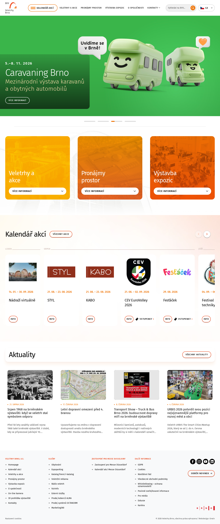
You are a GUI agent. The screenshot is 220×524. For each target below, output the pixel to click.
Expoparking (57, 469)
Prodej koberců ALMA (61, 498)
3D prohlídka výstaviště (19, 498)
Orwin (212, 518)
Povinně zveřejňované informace (153, 491)
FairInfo (55, 489)
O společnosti (136, 8)
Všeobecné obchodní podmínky (153, 479)
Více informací (17, 100)
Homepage (13, 465)
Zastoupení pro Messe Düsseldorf (111, 465)
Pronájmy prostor (91, 8)
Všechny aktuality (197, 354)
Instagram (199, 461)
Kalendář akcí (14, 469)
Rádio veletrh (57, 484)
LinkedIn (212, 461)
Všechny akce (61, 234)
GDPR (140, 465)
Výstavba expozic (114, 8)
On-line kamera (15, 493)
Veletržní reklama (59, 479)
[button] (206, 8)
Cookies (141, 469)
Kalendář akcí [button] (45, 8)
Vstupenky (146, 319)
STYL (50, 300)
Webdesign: (204, 518)
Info (13, 319)
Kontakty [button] (152, 8)
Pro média (143, 496)
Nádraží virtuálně (22, 300)
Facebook (192, 461)
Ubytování (56, 465)
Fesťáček (170, 300)
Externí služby (58, 493)
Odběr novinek (200, 473)
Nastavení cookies (13, 518)
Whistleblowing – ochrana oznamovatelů (150, 485)
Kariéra (141, 505)
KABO (90, 300)
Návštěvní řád (144, 474)
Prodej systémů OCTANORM (64, 503)
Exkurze (141, 500)
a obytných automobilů (36, 88)
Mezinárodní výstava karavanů (44, 81)
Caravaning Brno (37, 72)
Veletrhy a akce (68, 8)
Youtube (205, 461)
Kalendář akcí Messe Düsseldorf (110, 469)
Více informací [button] (22, 191)
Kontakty (12, 503)
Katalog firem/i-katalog (62, 474)
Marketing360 (57, 508)
